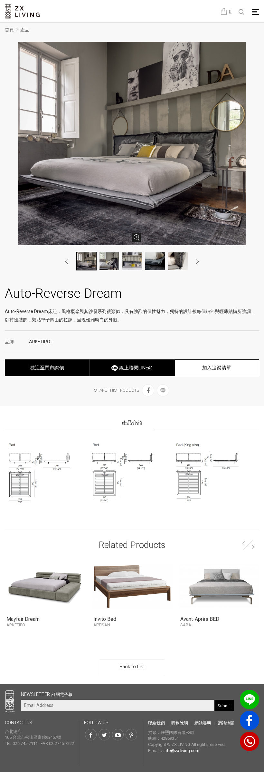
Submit (224, 705)
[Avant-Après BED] (219, 586)
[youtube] (118, 734)
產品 (24, 29)
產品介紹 (132, 423)
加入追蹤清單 (216, 368)
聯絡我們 (156, 723)
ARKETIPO (41, 341)
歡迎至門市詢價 (47, 368)
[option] (132, 143)
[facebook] (148, 390)
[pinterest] (131, 734)
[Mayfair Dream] (45, 586)
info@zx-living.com (181, 750)
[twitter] (104, 734)
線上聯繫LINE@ (135, 368)
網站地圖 (226, 723)
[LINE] (163, 390)
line (249, 699)
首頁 (9, 29)
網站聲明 (202, 723)
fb (249, 720)
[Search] (242, 12)
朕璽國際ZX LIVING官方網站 (22, 11)
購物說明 (179, 723)
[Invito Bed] (132, 586)
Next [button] (197, 261)
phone (249, 741)
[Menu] (255, 12)
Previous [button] (67, 261)
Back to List (132, 666)
